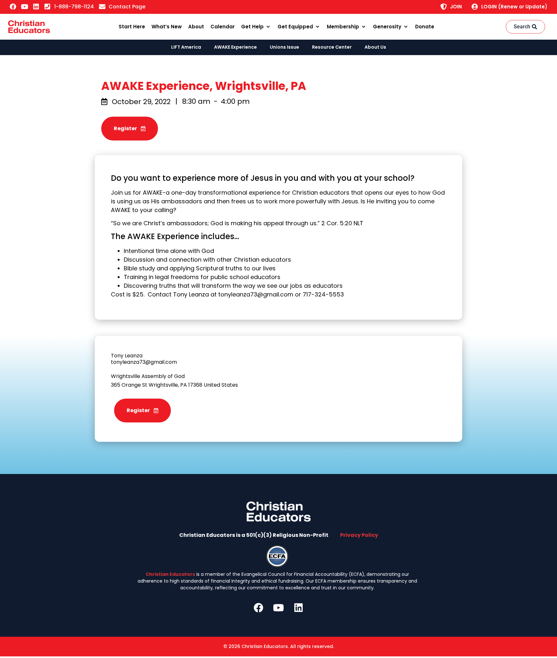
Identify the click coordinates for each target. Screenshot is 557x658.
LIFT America (186, 47)
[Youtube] (24, 7)
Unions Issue (284, 47)
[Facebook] (13, 7)
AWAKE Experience (235, 47)
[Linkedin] (36, 7)
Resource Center (332, 47)
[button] (256, 27)
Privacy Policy (359, 535)
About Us (375, 47)
